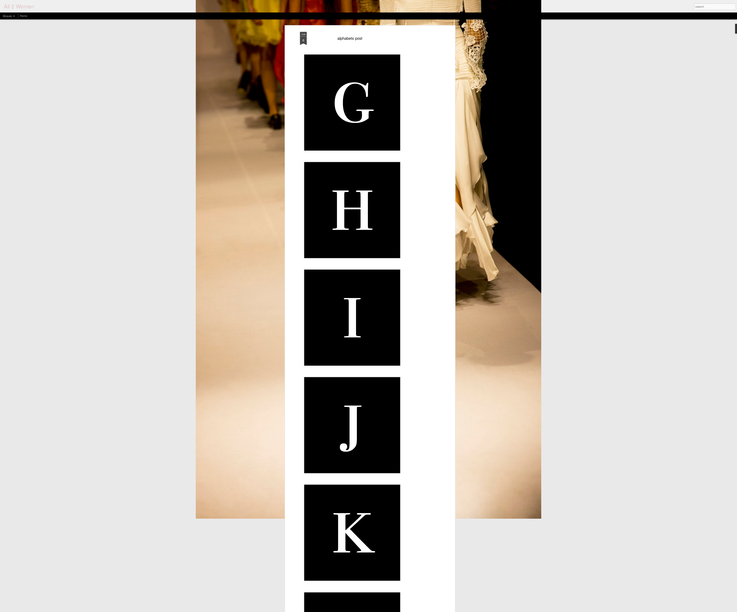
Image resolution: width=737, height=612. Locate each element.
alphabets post (349, 38)
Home (23, 16)
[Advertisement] (421, 90)
